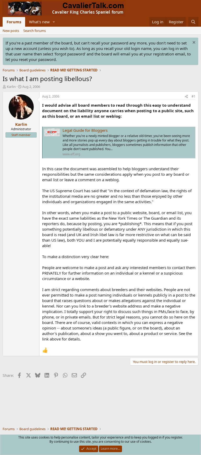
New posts (11, 30)
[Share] (186, 97)
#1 (194, 96)
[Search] (193, 22)
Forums (14, 21)
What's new (39, 21)
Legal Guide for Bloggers (85, 130)
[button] (54, 22)
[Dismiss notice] (193, 43)
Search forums (34, 30)
